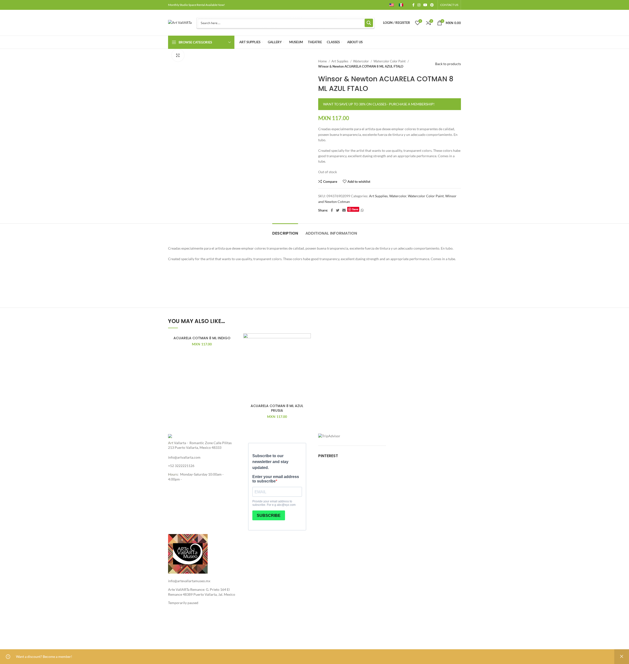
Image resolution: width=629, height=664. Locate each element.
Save (355, 209)
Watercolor (361, 61)
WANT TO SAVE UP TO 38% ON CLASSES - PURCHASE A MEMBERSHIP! (379, 104)
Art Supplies (340, 61)
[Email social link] (344, 210)
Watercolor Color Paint (389, 61)
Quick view (232, 363)
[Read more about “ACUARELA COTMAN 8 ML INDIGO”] (232, 352)
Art (170, 443)
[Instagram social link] (419, 5)
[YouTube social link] (425, 5)
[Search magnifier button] (369, 23)
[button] (307, 352)
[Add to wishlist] (232, 341)
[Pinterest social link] (432, 5)
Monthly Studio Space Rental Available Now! (196, 5)
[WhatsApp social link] (362, 210)
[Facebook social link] (413, 5)
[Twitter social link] (337, 210)
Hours (173, 474)
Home (323, 61)
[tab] (285, 230)
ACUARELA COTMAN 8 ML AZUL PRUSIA (277, 408)
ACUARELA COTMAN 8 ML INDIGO (201, 338)
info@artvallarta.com (184, 457)
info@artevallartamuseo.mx (189, 581)
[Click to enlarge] (178, 55)
